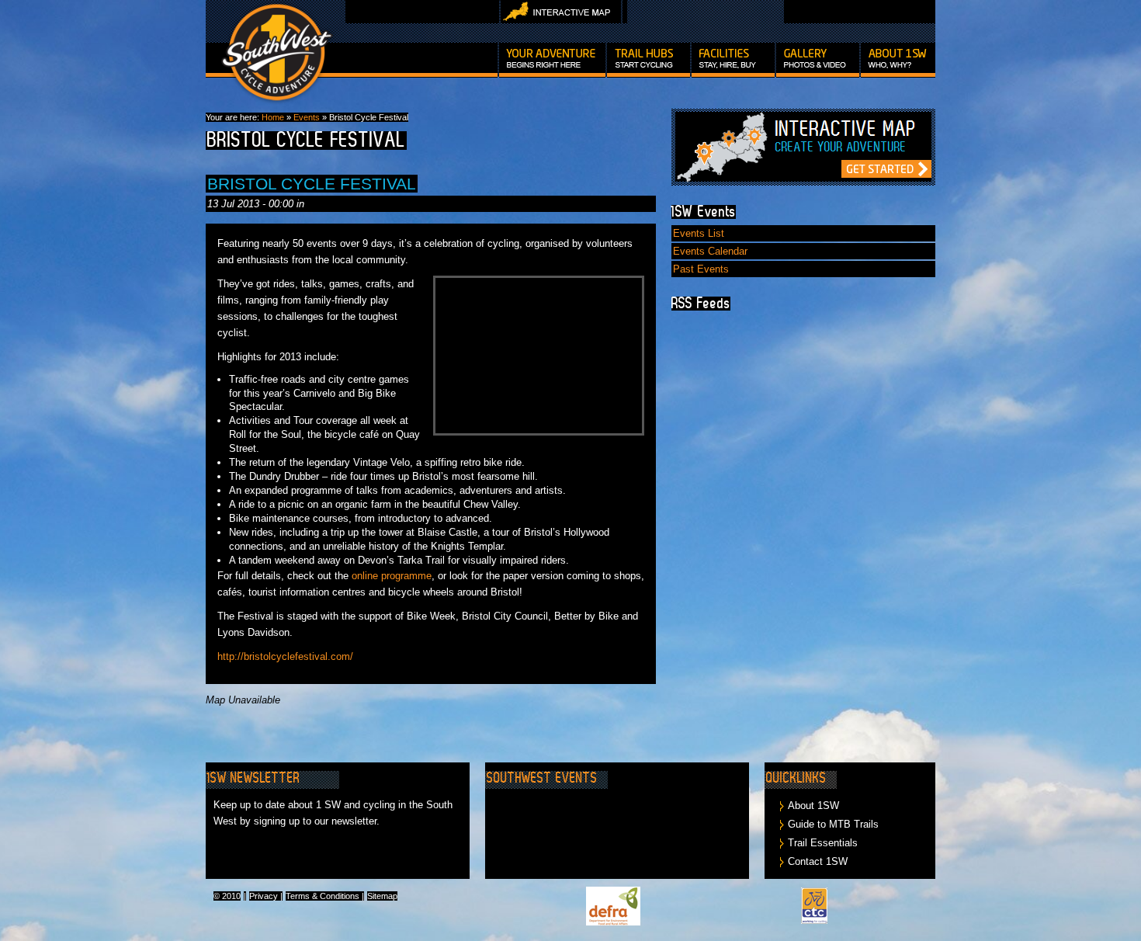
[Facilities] (733, 60)
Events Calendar (710, 251)
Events (306, 117)
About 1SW (813, 805)
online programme (392, 576)
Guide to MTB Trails (833, 824)
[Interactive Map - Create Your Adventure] (803, 182)
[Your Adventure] (552, 60)
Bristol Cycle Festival (311, 184)
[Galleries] (817, 60)
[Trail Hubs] (648, 60)
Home (273, 117)
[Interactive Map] (561, 20)
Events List (698, 233)
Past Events (701, 269)
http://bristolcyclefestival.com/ (285, 656)
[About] (898, 60)
